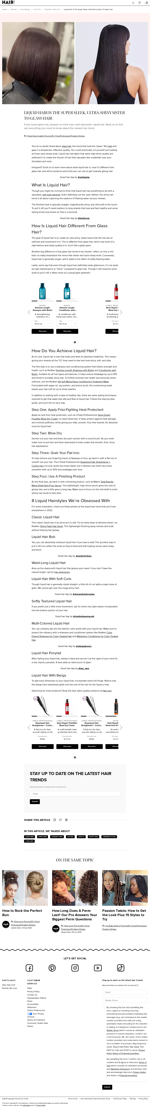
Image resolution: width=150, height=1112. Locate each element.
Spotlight (9, 980)
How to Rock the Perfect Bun (22, 913)
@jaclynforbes (84, 556)
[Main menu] (146, 3)
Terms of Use (72, 1098)
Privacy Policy (33, 991)
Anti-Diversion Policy (120, 1098)
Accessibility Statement (32, 1006)
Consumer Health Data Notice (37, 1024)
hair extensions (62, 572)
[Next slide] (121, 312)
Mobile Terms (113, 1030)
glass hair (66, 146)
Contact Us (32, 994)
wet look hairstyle (51, 194)
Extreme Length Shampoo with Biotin (75, 370)
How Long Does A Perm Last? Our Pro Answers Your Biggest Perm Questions (74, 915)
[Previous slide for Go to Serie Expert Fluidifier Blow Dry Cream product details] (82, 290)
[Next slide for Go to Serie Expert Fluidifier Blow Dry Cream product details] (100, 290)
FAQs (29, 988)
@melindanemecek (83, 616)
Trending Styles (109, 837)
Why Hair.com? (8, 984)
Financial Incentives (128, 1075)
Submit (35, 801)
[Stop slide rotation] (74, 342)
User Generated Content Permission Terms (95, 1098)
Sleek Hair (29, 837)
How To (81, 837)
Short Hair (93, 837)
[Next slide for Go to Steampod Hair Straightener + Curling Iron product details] (76, 706)
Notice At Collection (36, 1019)
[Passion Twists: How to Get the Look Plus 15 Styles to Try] (125, 888)
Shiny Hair (43, 837)
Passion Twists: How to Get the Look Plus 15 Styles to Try (124, 915)
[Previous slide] (29, 312)
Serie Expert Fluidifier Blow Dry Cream (91, 309)
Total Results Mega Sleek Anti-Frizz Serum (91, 724)
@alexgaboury (83, 646)
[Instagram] (75, 968)
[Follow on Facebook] (29, 968)
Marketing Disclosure (120, 1068)
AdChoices (26, 1105)
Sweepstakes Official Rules (36, 999)
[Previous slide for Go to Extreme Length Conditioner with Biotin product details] (33, 290)
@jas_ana (83, 668)
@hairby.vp (84, 218)
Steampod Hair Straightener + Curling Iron (116, 309)
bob (110, 146)
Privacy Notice (139, 1072)
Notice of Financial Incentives (125, 1053)
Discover (43, 331)
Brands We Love (9, 988)
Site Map (133, 1098)
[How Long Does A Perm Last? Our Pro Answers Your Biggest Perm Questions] (75, 888)
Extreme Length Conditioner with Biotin (42, 309)
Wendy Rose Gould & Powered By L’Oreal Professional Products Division (56, 136)
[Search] (133, 2)
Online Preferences (36, 1010)
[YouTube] (97, 968)
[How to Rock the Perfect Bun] (25, 888)
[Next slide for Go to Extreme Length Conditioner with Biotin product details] (51, 290)
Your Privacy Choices (35, 1015)
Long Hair (29, 841)
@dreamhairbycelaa (83, 594)
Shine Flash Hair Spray (51, 526)
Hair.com (107, 690)
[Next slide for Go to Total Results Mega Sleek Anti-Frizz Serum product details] (100, 706)
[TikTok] (120, 968)
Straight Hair (57, 837)
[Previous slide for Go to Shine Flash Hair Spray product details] (106, 706)
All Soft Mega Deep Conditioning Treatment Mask (83, 381)
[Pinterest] (52, 968)
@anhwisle (84, 177)
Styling (70, 837)
